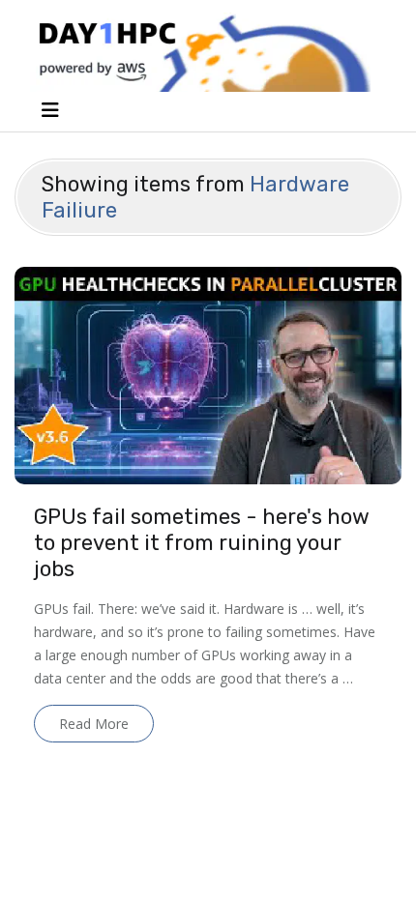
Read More (94, 723)
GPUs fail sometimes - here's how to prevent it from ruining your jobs (201, 543)
